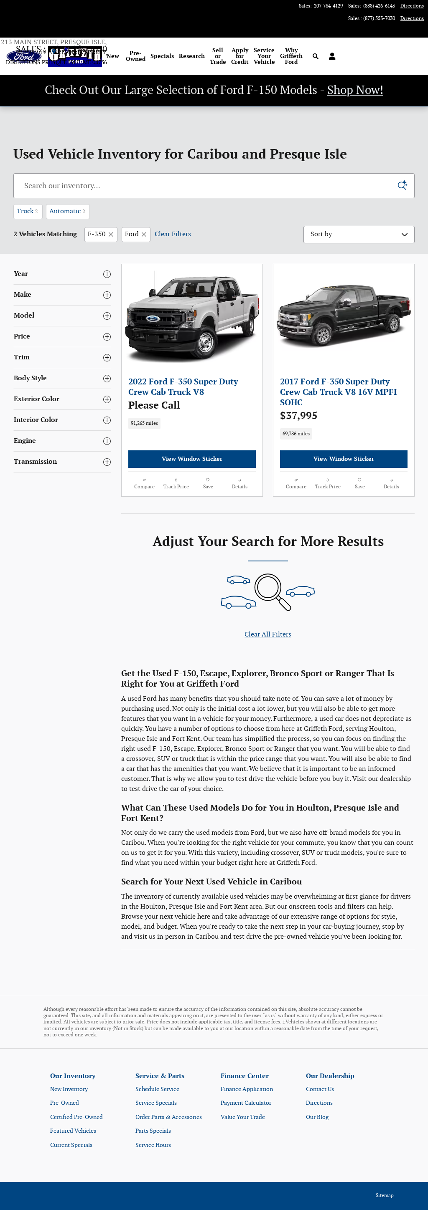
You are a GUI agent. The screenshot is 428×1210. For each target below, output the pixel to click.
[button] (192, 406)
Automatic (67, 211)
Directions (319, 1102)
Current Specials (71, 1145)
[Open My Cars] (330, 56)
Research (192, 56)
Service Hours (153, 1145)
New (113, 56)
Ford (132, 234)
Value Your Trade (243, 1117)
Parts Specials (153, 1130)
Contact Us (320, 1089)
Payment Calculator (246, 1102)
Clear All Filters (268, 635)
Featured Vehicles (73, 1130)
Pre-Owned (135, 56)
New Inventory (69, 1089)
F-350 (97, 234)
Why (291, 56)
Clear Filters (173, 234)
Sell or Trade (218, 56)
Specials (162, 56)
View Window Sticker (192, 458)
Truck (27, 211)
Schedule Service (157, 1089)
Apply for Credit (240, 56)
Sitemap (385, 1195)
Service (264, 56)
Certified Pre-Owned (76, 1117)
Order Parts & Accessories (168, 1117)
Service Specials (156, 1102)
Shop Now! (355, 90)
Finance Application (247, 1089)
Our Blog (317, 1117)
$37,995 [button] (299, 416)
